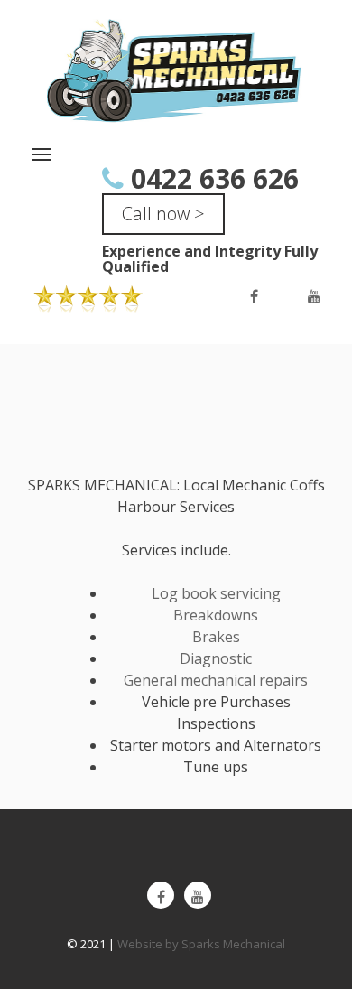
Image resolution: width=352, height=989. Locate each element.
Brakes (216, 637)
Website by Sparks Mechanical (201, 944)
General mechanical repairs (216, 680)
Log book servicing (216, 593)
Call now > (163, 213)
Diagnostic (216, 658)
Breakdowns (215, 615)
